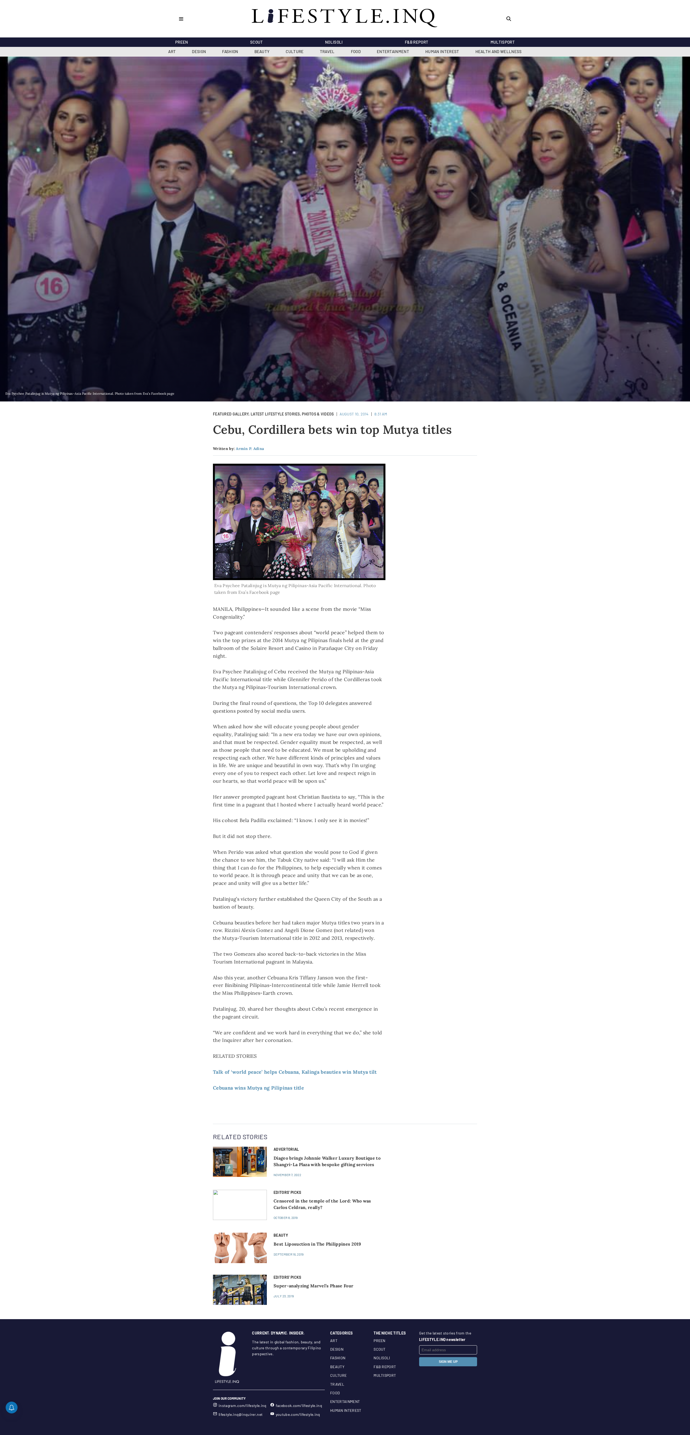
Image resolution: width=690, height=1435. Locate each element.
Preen (181, 42)
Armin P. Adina (250, 448)
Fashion (230, 51)
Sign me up (448, 1362)
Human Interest (442, 51)
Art (172, 51)
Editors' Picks (287, 1192)
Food (356, 51)
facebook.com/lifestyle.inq (299, 1405)
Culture (294, 51)
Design (199, 51)
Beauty (262, 51)
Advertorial (286, 1149)
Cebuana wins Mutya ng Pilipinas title (258, 1088)
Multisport (503, 42)
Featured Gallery (231, 414)
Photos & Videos (318, 414)
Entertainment (393, 51)
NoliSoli (334, 42)
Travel (327, 51)
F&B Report (416, 42)
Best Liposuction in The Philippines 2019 (317, 1244)
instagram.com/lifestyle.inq (243, 1405)
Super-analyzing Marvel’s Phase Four (313, 1285)
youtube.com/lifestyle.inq (298, 1414)
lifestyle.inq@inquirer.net (241, 1414)
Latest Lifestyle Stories (275, 414)
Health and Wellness (498, 51)
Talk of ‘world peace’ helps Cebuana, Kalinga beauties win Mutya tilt (295, 1072)
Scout (256, 42)
